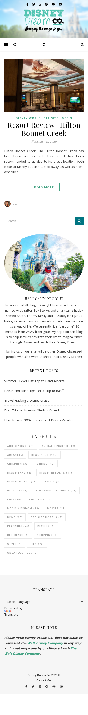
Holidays (17, 490)
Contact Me (43, 680)
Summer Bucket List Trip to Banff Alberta (34, 381)
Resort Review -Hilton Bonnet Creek (44, 129)
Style (14, 543)
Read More (44, 187)
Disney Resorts (55, 472)
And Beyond (20, 445)
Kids (14, 499)
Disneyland (19, 472)
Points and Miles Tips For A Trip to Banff (34, 391)
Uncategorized (22, 552)
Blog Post (44, 454)
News (15, 517)
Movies (56, 508)
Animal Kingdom (58, 445)
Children (18, 463)
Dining (46, 463)
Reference (18, 535)
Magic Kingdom (23, 508)
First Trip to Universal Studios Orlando (32, 410)
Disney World (28, 118)
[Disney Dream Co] (44, 19)
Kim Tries (39, 499)
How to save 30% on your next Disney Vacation (39, 420)
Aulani (15, 454)
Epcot (53, 481)
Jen (14, 204)
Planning (18, 526)
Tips (37, 543)
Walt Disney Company (45, 643)
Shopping (47, 535)
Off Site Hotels (58, 118)
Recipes (46, 526)
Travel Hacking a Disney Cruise (27, 400)
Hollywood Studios (56, 490)
